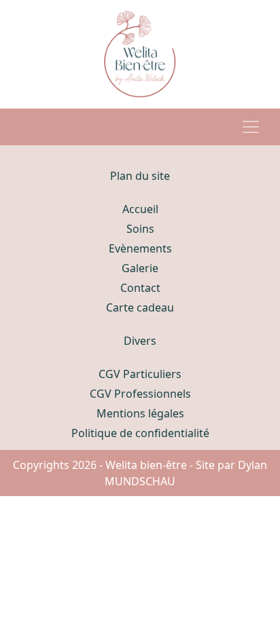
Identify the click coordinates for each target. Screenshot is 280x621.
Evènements (140, 248)
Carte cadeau (140, 307)
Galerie (140, 268)
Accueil (140, 209)
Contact (140, 287)
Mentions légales (140, 413)
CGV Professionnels (140, 393)
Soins (140, 228)
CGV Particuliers (140, 373)
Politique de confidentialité (140, 433)
